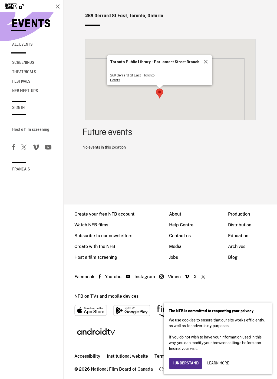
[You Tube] (48, 148)
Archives (236, 246)
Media (175, 246)
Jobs (173, 257)
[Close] (205, 61)
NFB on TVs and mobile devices (106, 296)
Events (31, 24)
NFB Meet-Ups (25, 91)
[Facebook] (13, 148)
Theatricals (24, 72)
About (175, 214)
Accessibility (87, 356)
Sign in (18, 108)
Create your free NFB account (104, 214)
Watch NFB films (91, 224)
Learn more (218, 363)
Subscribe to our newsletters (103, 235)
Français (21, 169)
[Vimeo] (36, 148)
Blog (233, 257)
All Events (22, 44)
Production (239, 214)
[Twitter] (24, 148)
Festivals (21, 81)
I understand (186, 363)
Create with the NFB (94, 246)
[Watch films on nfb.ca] (14, 7)
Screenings (23, 63)
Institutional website (127, 356)
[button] (159, 93)
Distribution (239, 224)
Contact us (180, 235)
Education (238, 235)
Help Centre (181, 224)
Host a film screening (30, 130)
